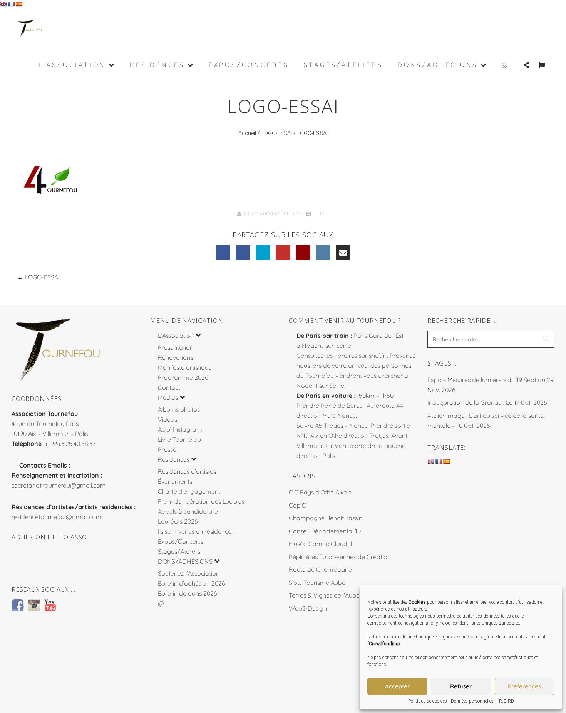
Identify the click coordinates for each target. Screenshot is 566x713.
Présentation (175, 347)
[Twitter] (263, 252)
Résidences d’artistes (187, 471)
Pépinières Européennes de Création (340, 557)
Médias (168, 397)
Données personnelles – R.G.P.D (482, 701)
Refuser (461, 686)
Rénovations (175, 357)
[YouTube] (283, 252)
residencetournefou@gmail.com (57, 517)
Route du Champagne (320, 569)
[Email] (343, 252)
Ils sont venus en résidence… (196, 531)
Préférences (524, 686)
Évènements (175, 481)
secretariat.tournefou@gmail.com (59, 485)
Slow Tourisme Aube (317, 582)
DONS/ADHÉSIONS (185, 561)
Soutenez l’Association (188, 573)
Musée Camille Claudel (320, 544)
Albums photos (179, 409)
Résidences (173, 459)
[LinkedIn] (243, 252)
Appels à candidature (188, 511)
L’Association (176, 335)
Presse (167, 449)
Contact (169, 387)
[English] (3, 4)
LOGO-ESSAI (276, 133)
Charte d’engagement (189, 491)
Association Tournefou (273, 214)
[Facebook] (223, 252)
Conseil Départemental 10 (325, 531)
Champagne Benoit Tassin (325, 518)
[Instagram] (323, 252)
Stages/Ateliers (179, 551)
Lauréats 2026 (178, 521)
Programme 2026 (183, 377)
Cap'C (297, 505)
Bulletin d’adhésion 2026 (191, 583)
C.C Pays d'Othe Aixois (320, 492)
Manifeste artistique (185, 367)
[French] (11, 4)
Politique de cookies (427, 701)
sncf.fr (377, 355)
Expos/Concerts (180, 541)
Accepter (397, 686)
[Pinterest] (303, 252)
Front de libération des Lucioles (201, 501)
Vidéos (167, 419)
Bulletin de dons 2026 (187, 593)
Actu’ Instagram (180, 429)
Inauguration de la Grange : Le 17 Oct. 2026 (487, 402)
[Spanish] (18, 4)
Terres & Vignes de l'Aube (324, 595)
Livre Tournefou (179, 439)
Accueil (247, 133)
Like (321, 214)
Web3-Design (308, 608)
